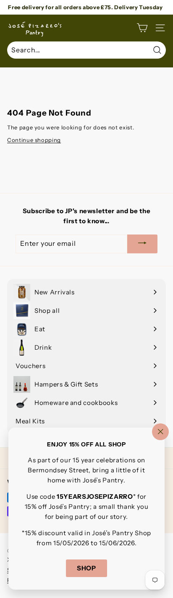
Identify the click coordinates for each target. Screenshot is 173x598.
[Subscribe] (142, 244)
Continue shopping (34, 140)
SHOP (86, 568)
